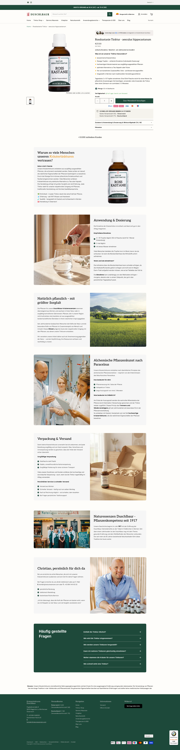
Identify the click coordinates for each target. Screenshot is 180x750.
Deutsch (149, 2)
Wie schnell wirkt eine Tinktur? (96, 664)
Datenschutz (43, 742)
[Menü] (177, 731)
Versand (102, 705)
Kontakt (150, 20)
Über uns (121, 20)
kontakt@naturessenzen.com (36, 722)
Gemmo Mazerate (52, 20)
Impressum (30, 742)
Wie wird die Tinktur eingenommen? (98, 638)
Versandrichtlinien (54, 742)
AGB (36, 742)
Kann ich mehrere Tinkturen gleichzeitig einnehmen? (105, 651)
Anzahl (97, 96)
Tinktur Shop (38, 20)
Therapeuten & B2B (108, 20)
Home (29, 20)
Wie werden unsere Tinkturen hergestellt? (100, 645)
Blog (128, 20)
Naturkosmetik (75, 20)
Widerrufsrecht (65, 742)
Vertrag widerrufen (133, 706)
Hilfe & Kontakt (105, 708)
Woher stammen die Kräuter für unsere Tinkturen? (104, 657)
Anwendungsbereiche (90, 20)
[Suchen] (109, 14)
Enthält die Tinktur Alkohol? (95, 632)
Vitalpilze (64, 20)
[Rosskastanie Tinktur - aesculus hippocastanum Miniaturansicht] (30, 101)
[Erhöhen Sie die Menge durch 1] (111, 100)
